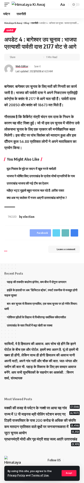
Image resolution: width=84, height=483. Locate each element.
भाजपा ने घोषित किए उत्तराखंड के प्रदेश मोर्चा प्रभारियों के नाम (41, 176)
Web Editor (22, 66)
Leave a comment (66, 249)
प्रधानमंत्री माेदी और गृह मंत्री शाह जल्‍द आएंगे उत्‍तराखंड (40, 439)
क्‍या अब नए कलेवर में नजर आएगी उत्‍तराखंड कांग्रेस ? (37, 198)
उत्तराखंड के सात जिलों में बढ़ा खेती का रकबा (29, 325)
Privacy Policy (16, 475)
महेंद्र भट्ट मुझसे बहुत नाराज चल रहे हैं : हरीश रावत (35, 190)
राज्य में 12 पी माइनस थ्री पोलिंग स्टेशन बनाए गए (34, 414)
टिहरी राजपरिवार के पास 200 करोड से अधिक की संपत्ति (40, 420)
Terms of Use (40, 475)
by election (26, 216)
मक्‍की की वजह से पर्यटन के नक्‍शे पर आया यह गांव (35, 408)
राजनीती (9, 30)
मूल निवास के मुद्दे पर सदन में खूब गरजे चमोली (32, 169)
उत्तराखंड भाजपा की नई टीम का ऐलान (27, 183)
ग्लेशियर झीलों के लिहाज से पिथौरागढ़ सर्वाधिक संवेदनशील (36, 317)
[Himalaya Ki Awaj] (28, 4)
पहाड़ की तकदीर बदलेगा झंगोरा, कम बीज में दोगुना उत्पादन (36, 282)
